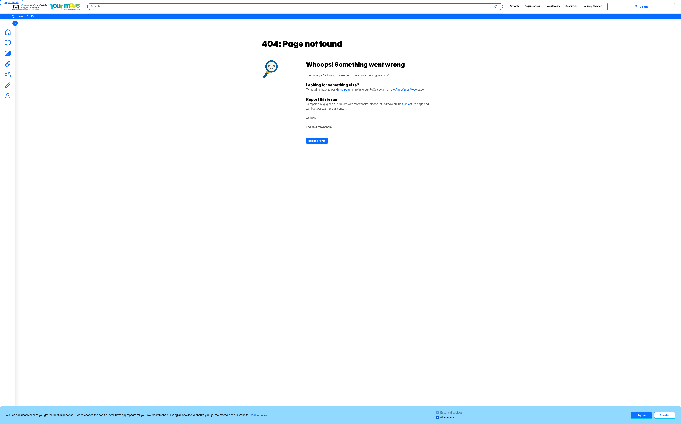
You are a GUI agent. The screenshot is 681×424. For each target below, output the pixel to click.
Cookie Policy (258, 415)
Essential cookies (451, 412)
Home (20, 16)
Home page (343, 89)
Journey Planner (592, 6)
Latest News (553, 6)
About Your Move (406, 89)
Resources (571, 6)
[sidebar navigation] (15, 23)
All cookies (447, 417)
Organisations (532, 6)
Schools (514, 6)
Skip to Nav (11, 2)
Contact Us (409, 103)
